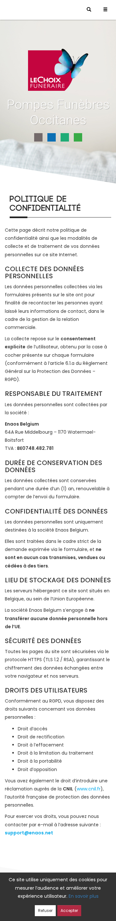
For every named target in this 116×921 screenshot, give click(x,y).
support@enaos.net (29, 833)
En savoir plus (84, 896)
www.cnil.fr (89, 789)
